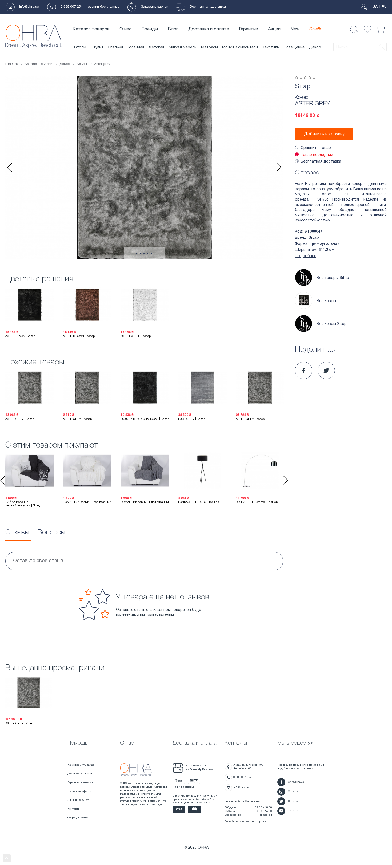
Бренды (149, 29)
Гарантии (248, 29)
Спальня (115, 47)
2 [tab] (140, 253)
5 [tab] (151, 253)
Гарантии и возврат (80, 782)
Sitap (303, 87)
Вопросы (51, 532)
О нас (125, 29)
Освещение (294, 47)
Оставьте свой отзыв (38, 561)
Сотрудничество (77, 818)
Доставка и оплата (208, 29)
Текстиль (270, 47)
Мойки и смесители (240, 47)
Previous (9, 167)
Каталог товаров (91, 29)
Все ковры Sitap (332, 324)
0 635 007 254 (71, 7)
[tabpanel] (144, 167)
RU (384, 7)
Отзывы (17, 532)
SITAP (322, 199)
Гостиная (136, 47)
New (294, 29)
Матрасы (209, 47)
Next (279, 167)
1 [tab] (136, 253)
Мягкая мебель (183, 47)
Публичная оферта (79, 791)
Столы (80, 47)
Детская (156, 47)
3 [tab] (144, 253)
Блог (173, 29)
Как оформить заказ (80, 765)
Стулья (97, 47)
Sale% (316, 29)
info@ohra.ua (29, 7)
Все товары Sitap (333, 278)
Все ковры (326, 301)
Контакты (73, 809)
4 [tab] (147, 253)
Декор (315, 47)
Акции (274, 29)
